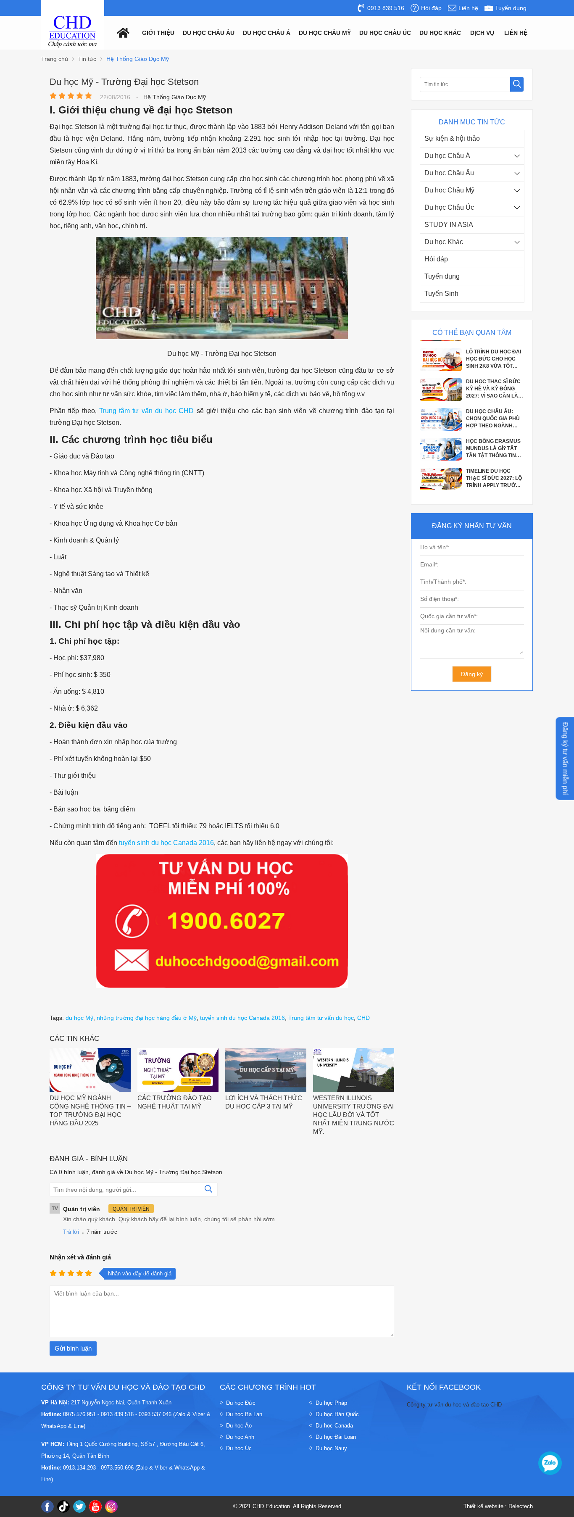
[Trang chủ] (121, 32)
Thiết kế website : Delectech (498, 1506)
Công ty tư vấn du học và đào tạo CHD (454, 1404)
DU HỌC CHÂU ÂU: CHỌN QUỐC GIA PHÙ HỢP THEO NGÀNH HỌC (493, 410)
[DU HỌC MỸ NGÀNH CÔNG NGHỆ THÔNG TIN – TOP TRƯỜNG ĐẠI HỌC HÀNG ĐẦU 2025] (90, 1071)
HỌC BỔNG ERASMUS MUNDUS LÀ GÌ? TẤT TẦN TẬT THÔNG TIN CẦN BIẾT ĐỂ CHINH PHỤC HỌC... (493, 440)
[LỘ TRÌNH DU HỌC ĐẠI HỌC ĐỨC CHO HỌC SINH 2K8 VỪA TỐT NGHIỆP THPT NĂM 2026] (441, 360)
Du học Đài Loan (336, 1437)
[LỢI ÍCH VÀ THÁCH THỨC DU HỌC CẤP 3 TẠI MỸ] (265, 1071)
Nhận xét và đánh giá (80, 1257)
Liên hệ (515, 32)
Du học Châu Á (447, 155)
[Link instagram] (111, 1506)
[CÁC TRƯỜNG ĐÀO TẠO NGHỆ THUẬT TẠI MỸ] (178, 1071)
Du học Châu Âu (449, 172)
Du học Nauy (331, 1448)
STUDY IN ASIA (448, 224)
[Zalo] (550, 1463)
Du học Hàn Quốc (337, 1414)
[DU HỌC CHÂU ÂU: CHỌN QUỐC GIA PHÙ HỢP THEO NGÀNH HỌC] (441, 420)
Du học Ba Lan (244, 1414)
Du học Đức (240, 1403)
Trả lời (71, 1232)
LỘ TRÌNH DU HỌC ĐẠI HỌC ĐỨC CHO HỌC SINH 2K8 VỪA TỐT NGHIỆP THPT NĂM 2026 (493, 350)
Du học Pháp (331, 1403)
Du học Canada (334, 1425)
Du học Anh (240, 1437)
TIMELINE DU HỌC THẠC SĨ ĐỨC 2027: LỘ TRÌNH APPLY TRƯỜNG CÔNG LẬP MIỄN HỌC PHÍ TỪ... (494, 470)
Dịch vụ (482, 32)
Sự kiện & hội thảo (452, 138)
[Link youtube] (95, 1506)
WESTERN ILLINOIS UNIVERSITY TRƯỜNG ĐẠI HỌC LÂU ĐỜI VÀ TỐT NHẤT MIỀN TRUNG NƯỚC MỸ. (353, 1114)
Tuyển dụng (442, 276)
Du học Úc (239, 1448)
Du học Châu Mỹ (449, 190)
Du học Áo (239, 1425)
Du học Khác (443, 241)
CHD (363, 1017)
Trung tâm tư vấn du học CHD (146, 410)
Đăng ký (472, 674)
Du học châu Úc (385, 32)
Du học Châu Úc (449, 207)
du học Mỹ (79, 1017)
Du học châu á (266, 32)
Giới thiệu (158, 32)
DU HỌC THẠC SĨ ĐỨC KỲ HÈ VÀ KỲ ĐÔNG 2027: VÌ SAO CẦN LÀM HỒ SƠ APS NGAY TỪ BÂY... (494, 380)
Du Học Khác (440, 32)
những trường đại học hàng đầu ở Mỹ (147, 1017)
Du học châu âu (208, 32)
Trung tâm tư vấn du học (321, 1017)
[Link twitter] (79, 1506)
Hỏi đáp (436, 259)
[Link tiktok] (63, 1506)
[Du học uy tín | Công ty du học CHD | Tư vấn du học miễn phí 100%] (72, 31)
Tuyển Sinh (441, 293)
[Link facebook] (47, 1506)
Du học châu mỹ (325, 32)
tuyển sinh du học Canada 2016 (166, 842)
